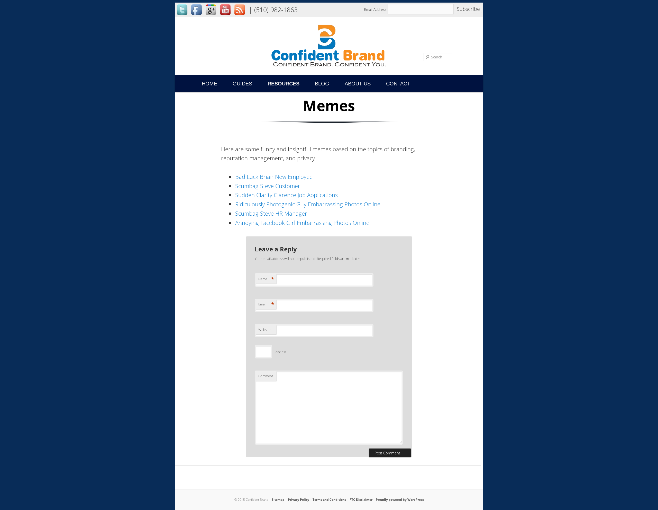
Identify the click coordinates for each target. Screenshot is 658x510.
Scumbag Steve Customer (267, 186)
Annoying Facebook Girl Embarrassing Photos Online (302, 222)
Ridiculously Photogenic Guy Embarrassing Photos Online (307, 204)
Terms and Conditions (329, 499)
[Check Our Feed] (239, 15)
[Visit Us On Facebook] (196, 15)
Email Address (376, 9)
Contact (398, 83)
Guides (242, 83)
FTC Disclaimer (361, 499)
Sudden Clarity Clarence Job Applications (286, 195)
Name (266, 279)
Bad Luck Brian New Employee (274, 176)
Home (209, 83)
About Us (358, 83)
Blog (322, 83)
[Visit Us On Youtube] (225, 15)
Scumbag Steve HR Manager (271, 213)
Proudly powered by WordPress (400, 499)
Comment (265, 376)
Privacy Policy (298, 499)
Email (266, 304)
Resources (283, 83)
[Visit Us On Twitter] (182, 15)
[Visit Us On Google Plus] (211, 15)
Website (264, 329)
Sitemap (278, 499)
